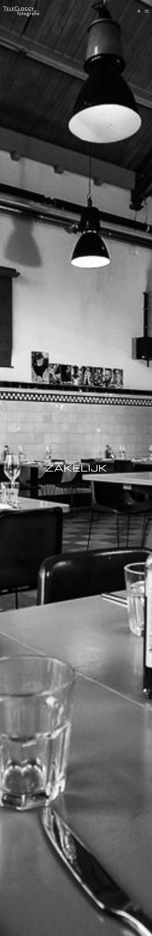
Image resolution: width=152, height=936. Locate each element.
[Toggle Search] (139, 11)
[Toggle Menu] (146, 11)
